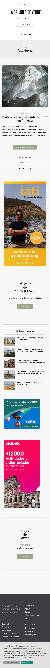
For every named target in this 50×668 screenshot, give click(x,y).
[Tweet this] (23, 168)
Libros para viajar (32, 615)
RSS (29, 638)
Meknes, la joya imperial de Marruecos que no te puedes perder (31, 361)
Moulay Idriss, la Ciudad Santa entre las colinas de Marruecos (30, 350)
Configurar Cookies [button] (11, 662)
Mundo (28, 609)
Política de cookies (9, 633)
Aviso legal (6, 630)
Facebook (31, 628)
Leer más (25, 306)
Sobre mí (5, 624)
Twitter (30, 631)
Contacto (5, 627)
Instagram (31, 634)
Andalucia (25, 113)
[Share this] (20, 168)
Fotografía (29, 605)
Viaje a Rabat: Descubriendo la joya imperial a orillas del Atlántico (31, 372)
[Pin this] (30, 168)
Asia (27, 618)
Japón (27, 612)
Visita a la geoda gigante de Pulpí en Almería (25, 119)
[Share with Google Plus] (27, 168)
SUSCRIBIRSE (25, 24)
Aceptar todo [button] (27, 662)
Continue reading (25, 147)
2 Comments (25, 163)
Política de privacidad (10, 637)
